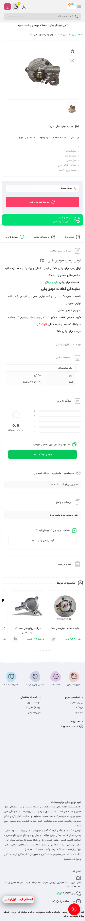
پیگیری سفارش (76, 703)
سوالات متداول (34, 703)
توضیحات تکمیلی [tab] (41, 237)
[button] (48, 650)
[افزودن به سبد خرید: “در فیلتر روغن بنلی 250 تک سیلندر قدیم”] (53, 639)
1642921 (65, 893)
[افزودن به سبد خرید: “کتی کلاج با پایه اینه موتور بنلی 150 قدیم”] (15, 639)
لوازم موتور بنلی (62, 344)
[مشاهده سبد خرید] (15, 7)
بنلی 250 (62, 35)
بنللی (72, 138)
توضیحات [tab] (69, 237)
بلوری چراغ (51, 282)
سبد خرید (79, 712)
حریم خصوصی (34, 712)
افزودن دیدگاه (45, 454)
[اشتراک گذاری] (72, 51)
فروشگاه (79, 707)
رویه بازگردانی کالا (33, 707)
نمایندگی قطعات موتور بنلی (61, 289)
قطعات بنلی (77, 35)
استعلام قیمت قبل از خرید (18, 899)
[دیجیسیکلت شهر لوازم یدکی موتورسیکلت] (71, 6)
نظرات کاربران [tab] (11, 237)
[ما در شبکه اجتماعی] (7, 6)
